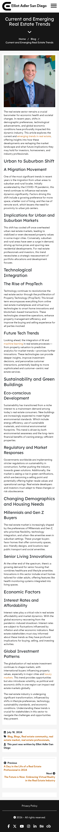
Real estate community (34, 737)
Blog (33, 38)
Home (22, 38)
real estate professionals (35, 740)
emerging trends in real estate (34, 136)
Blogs (17, 737)
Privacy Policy (29, 806)
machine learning (13, 344)
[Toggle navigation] (52, 6)
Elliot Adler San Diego (29, 6)
